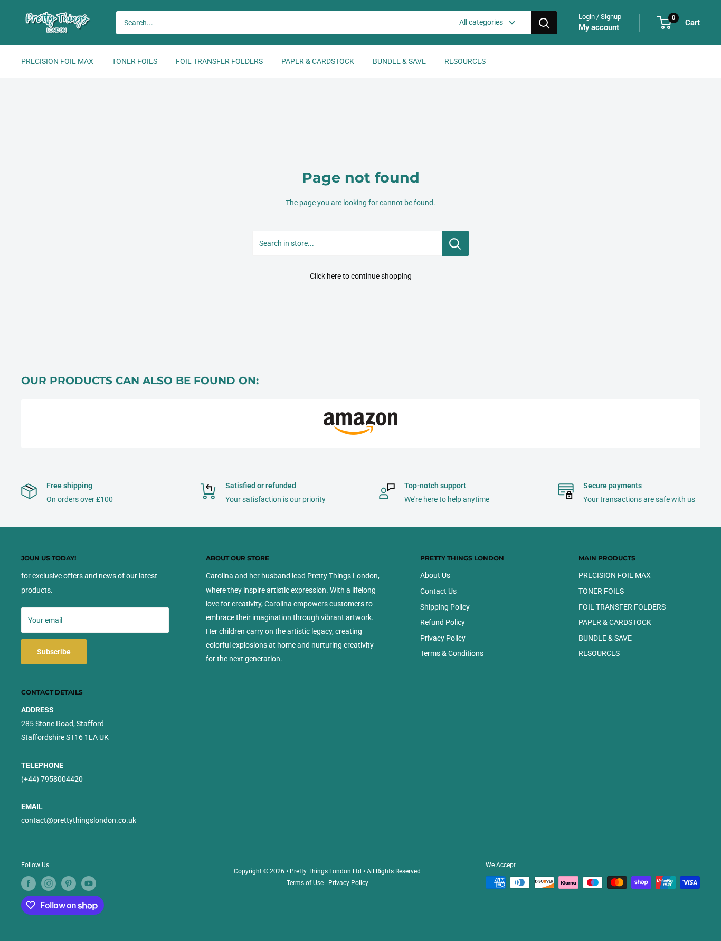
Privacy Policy (443, 638)
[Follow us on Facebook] (28, 883)
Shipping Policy (445, 607)
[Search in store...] (455, 243)
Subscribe (54, 652)
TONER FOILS (134, 61)
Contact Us (438, 591)
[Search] (544, 22)
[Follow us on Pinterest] (68, 883)
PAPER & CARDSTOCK (317, 61)
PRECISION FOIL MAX (57, 61)
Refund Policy (442, 622)
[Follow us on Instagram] (48, 883)
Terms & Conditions (451, 653)
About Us (435, 575)
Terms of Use (305, 883)
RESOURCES (465, 61)
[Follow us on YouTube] (88, 883)
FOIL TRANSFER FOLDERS (219, 61)
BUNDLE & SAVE (399, 61)
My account (598, 27)
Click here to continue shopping (361, 276)
